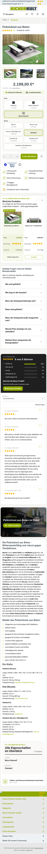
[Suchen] (26, 14)
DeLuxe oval (33, 126)
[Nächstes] (42, 49)
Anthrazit (13, 107)
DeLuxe (13, 126)
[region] (23, 49)
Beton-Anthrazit (33, 107)
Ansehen (34, 257)
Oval (16, 698)
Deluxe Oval (23, 698)
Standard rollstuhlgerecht (23, 147)
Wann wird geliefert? (13, 309)
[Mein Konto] (37, 14)
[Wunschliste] (32, 14)
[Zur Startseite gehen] (23, 8)
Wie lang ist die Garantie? (16, 293)
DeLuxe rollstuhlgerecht (13, 133)
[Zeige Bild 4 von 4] (30, 62)
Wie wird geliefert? (13, 284)
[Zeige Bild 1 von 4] (17, 62)
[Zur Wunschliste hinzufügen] (41, 156)
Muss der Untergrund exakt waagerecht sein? (21, 319)
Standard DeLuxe (28, 682)
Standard (33, 132)
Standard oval (33, 140)
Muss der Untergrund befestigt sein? (20, 301)
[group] (23, 49)
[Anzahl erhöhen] (17, 156)
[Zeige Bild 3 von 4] (26, 62)
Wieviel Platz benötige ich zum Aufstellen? (18, 330)
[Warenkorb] (43, 14)
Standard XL (13, 140)
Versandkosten (16, 88)
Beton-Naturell (23, 116)
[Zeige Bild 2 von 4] (21, 62)
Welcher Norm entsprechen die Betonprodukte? (18, 341)
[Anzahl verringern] (4, 156)
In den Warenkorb (29, 156)
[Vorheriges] (4, 49)
